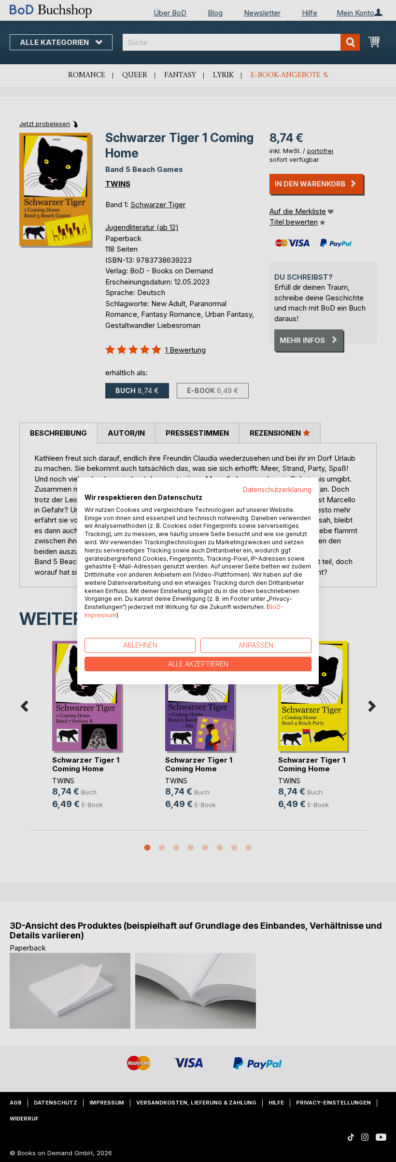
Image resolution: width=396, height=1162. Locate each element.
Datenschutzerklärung (277, 490)
